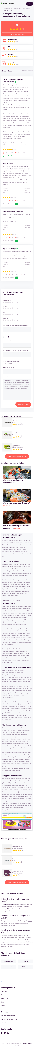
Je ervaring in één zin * (9, 367)
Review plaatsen (23, 404)
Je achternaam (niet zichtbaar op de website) (16, 350)
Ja (5, 337)
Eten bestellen (27, 8)
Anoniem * (6, 335)
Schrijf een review (28, 70)
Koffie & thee (25, 967)
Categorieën (6, 8)
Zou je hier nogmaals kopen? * (11, 361)
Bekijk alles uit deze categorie (17, 456)
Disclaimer (22, 1043)
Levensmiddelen (8, 967)
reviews (10, 944)
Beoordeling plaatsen (8, 1015)
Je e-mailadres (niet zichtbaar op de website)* (16, 325)
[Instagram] (8, 1033)
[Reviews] (7, 4)
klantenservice (22, 737)
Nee (10, 337)
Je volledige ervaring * (9, 377)
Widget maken (5, 1023)
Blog (2, 1002)
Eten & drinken (16, 8)
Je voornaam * (7, 341)
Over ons (4, 991)
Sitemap (3, 1005)
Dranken (25, 961)
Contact (3, 995)
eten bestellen (11, 925)
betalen (25, 704)
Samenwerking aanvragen (9, 1019)
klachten (22, 724)
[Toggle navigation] (29, 4)
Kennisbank (4, 998)
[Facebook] (2, 1033)
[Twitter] (5, 1033)
